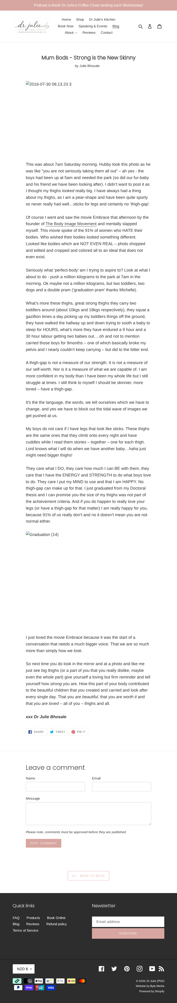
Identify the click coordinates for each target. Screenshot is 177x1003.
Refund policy (56, 924)
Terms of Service (25, 930)
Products (33, 918)
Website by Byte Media (150, 986)
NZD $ (22, 969)
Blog (16, 924)
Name (30, 778)
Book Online (56, 918)
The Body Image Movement (71, 223)
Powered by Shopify (151, 991)
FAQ (16, 918)
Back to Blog (92, 876)
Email (96, 778)
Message (33, 798)
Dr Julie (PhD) (155, 981)
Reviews (32, 924)
